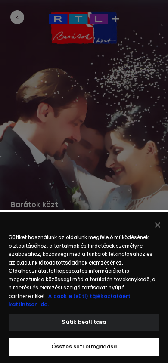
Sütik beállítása (84, 322)
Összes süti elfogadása (84, 347)
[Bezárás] (157, 224)
